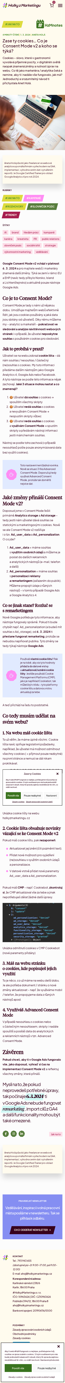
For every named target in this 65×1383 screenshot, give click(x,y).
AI (5, 232)
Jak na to (56, 1134)
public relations (50, 238)
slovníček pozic (12, 245)
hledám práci (31, 232)
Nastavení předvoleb (49, 1360)
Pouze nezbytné (47, 1368)
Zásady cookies (15, 1377)
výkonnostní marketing (17, 251)
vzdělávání (42, 251)
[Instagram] (14, 1134)
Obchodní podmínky (24, 1333)
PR (35, 238)
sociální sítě (33, 245)
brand (15, 232)
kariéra (8, 238)
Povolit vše (18, 1368)
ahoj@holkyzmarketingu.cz (36, 1273)
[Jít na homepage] (22, 5)
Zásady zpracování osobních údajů (39, 1377)
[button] (58, 1346)
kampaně (49, 232)
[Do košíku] (51, 6)
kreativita (23, 238)
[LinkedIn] (22, 1134)
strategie (50, 245)
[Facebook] (6, 1134)
